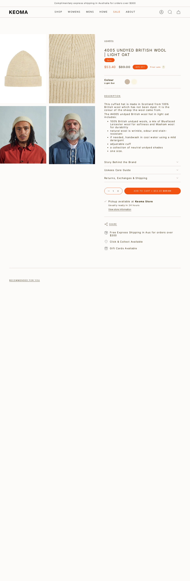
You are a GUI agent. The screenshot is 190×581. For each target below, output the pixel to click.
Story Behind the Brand (120, 162)
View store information (119, 209)
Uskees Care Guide (117, 170)
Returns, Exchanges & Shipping (126, 178)
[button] (58, 12)
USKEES (109, 41)
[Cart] (178, 12)
